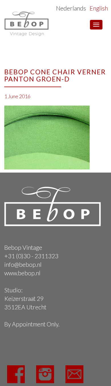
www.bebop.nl (22, 272)
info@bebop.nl (23, 264)
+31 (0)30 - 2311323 (31, 255)
